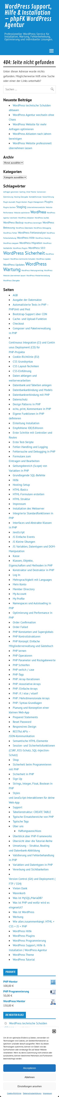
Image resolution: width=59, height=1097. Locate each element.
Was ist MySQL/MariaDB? (27, 898)
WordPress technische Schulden (22, 259)
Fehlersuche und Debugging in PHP (34, 451)
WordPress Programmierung (29, 940)
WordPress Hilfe (26, 237)
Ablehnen (30, 1077)
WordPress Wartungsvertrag (32, 270)
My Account (19, 594)
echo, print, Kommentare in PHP (32, 409)
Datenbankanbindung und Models (32, 390)
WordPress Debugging (42, 228)
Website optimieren (22, 212)
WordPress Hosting (42, 238)
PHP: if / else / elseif (25, 693)
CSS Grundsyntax (23, 361)
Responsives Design (24, 726)
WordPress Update (43, 259)
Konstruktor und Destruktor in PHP (33, 570)
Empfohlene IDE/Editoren (28, 428)
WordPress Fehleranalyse (32, 232)
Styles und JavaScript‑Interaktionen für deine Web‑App (32, 797)
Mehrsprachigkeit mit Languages (32, 580)
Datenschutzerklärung (32, 1093)
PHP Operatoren (22, 655)
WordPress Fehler (10, 233)
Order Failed (20, 627)
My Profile (19, 598)
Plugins (48, 201)
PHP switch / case (23, 670)
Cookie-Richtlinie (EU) (26, 357)
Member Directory (24, 589)
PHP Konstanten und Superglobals (33, 632)
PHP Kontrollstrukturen (26, 636)
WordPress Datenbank (24, 228)
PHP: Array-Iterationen (26, 679)
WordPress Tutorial (24, 959)
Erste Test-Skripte (23, 442)
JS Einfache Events (24, 537)
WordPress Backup (13, 222)
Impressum (47, 1093)
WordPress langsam (11, 243)
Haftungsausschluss (29, 831)
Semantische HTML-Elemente (30, 741)
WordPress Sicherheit (24, 253)
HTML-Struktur (21, 499)
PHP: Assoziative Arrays (27, 684)
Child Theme (31, 192)
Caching (22, 192)
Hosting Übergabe (21, 197)
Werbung (18, 917)
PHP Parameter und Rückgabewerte (34, 660)
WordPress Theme (23, 955)
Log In (16, 575)
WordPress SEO (36, 248)
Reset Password (22, 722)
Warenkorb (19, 893)
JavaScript (19, 532)
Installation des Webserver (28, 508)
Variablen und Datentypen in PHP (33, 865)
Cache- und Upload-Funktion (30, 319)
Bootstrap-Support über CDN (30, 314)
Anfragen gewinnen (11, 192)
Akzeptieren (29, 1068)
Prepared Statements (25, 717)
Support (17, 807)
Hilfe (16, 480)
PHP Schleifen (21, 665)
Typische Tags (21, 821)
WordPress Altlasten (26, 218)
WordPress (38, 212)
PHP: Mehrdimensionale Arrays (31, 698)
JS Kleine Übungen (24, 542)
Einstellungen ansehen (30, 1086)
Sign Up (17, 779)
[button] (54, 1031)
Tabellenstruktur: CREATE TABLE (32, 812)
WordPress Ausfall (42, 218)
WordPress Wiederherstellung (38, 275)
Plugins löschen (9, 207)
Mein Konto (19, 584)
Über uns (18, 826)
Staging (21, 207)
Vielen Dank (20, 888)
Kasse (16, 556)
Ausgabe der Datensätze (27, 300)
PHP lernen (19, 651)
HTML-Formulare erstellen (28, 494)
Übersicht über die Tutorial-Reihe (32, 841)
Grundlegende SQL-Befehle (29, 475)
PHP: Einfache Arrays (25, 688)
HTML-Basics (20, 489)
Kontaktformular (35, 197)
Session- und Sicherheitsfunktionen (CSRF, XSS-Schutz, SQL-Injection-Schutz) (32, 750)
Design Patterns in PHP (27, 404)
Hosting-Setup (21, 485)
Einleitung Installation (26, 423)
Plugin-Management (36, 202)
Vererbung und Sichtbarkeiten (31, 869)
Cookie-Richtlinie (14, 1093)
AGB (15, 295)
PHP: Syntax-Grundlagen (27, 703)
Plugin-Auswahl (9, 202)
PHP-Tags (18, 674)
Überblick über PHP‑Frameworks (32, 836)
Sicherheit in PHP (23, 774)
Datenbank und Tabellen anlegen (32, 385)
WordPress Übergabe (11, 280)
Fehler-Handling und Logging (30, 447)
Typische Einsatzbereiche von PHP (33, 817)
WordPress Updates (14, 264)
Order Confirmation (24, 622)
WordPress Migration (30, 243)
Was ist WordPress (23, 912)
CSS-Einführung (22, 371)
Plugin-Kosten (21, 202)
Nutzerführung (48, 197)
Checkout (18, 323)
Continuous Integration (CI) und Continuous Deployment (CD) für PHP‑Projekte (32, 347)
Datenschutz (20, 399)
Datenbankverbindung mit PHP (31, 395)
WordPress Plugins (20, 248)
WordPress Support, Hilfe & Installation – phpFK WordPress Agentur (28, 16)
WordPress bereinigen (33, 223)
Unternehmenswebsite (36, 207)
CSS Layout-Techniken (26, 366)
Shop (16, 760)
